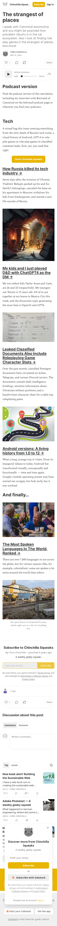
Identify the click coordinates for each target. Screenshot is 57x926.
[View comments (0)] (17, 62)
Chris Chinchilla (18, 52)
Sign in (50, 4)
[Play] (8, 74)
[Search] (51, 765)
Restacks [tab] (23, 725)
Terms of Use (44, 672)
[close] (47, 827)
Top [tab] (6, 765)
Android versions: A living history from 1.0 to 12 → (26, 450)
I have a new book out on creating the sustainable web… (19, 783)
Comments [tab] (10, 725)
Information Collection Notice (34, 676)
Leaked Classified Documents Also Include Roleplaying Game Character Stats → (25, 355)
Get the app (44, 911)
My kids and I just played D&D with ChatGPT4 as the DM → (27, 272)
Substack (13, 919)
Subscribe (39, 4)
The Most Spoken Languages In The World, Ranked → (25, 548)
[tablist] (16, 725)
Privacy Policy (38, 891)
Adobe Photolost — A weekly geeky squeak (17, 803)
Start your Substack (20, 911)
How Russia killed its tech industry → (25, 170)
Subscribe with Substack (30, 877)
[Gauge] (49, 74)
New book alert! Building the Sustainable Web (19, 776)
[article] (28, 783)
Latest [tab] (14, 765)
